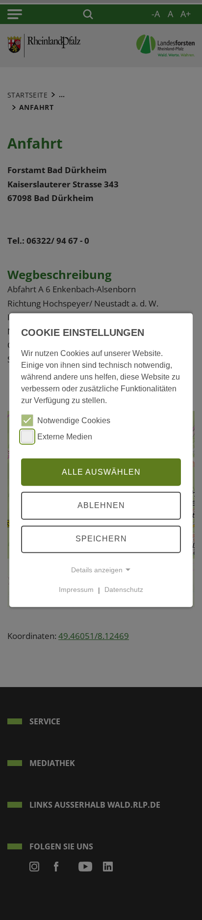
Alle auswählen (101, 471)
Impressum (76, 589)
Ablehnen (101, 505)
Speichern (101, 539)
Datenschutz (123, 589)
